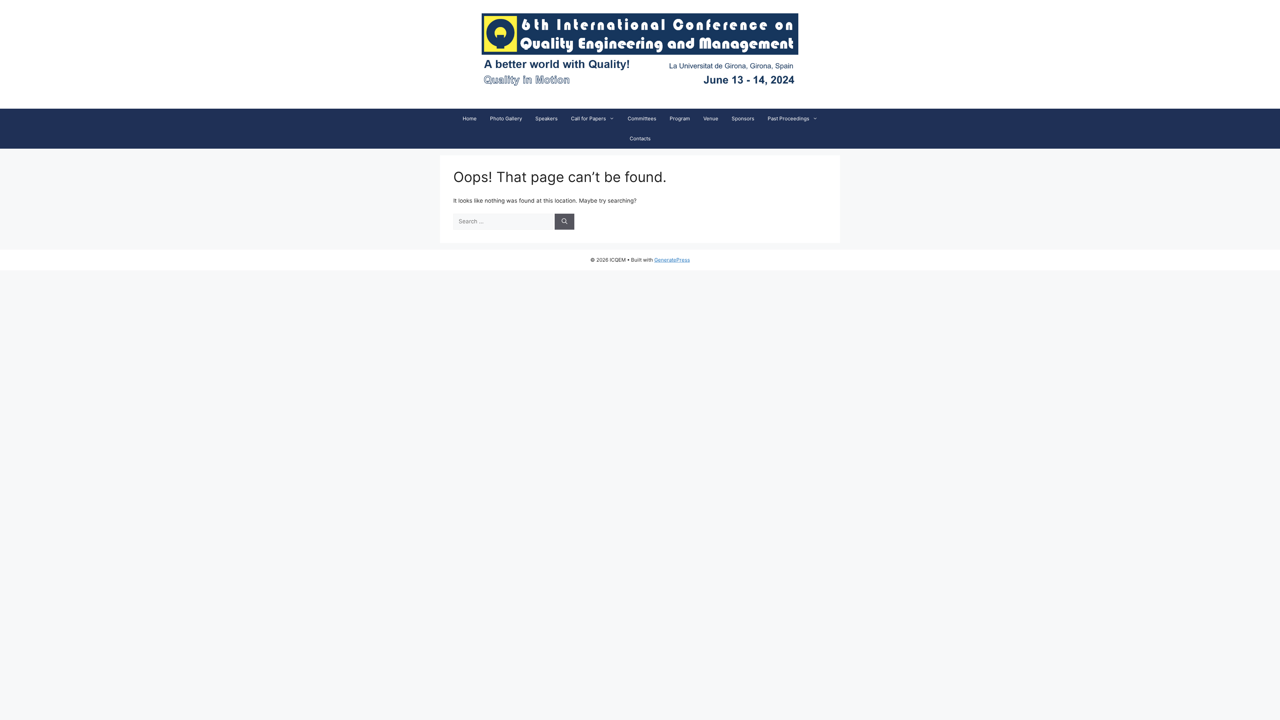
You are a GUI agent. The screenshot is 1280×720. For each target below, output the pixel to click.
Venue (710, 118)
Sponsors (743, 118)
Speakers (546, 118)
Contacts (640, 138)
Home (470, 118)
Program (680, 118)
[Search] (564, 222)
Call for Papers (588, 118)
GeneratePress (672, 260)
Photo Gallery (506, 118)
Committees (642, 118)
